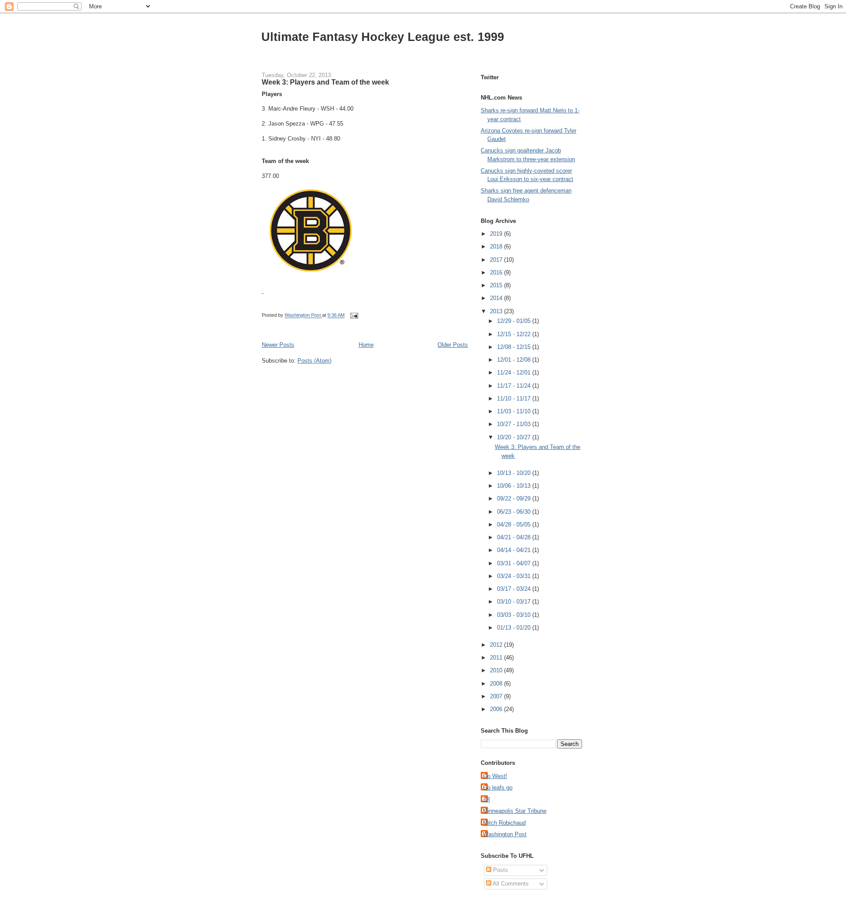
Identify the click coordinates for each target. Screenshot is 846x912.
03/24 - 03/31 (514, 576)
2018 (497, 246)
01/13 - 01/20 (514, 627)
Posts (499, 870)
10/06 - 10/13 (514, 485)
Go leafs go (497, 787)
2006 (497, 709)
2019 (497, 233)
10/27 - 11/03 (514, 424)
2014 (497, 298)
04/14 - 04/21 (514, 550)
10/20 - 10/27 (514, 437)
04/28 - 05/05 (514, 524)
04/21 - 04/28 (514, 537)
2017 (497, 259)
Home (366, 344)
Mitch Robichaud (504, 822)
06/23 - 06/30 (514, 511)
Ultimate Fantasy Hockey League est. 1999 (382, 37)
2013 (497, 311)
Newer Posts (278, 344)
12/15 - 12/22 (514, 334)
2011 (497, 657)
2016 (497, 272)
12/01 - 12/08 (514, 359)
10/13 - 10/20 (514, 473)
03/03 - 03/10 (514, 615)
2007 (497, 696)
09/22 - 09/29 (514, 498)
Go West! (495, 776)
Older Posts (453, 344)
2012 (497, 644)
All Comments (510, 883)
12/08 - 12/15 (514, 347)
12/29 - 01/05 (514, 321)
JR (486, 799)
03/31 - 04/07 (514, 563)
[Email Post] (353, 315)
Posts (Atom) (314, 360)
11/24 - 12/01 (514, 372)
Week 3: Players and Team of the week (325, 82)
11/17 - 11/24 (514, 385)
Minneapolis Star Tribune (514, 811)
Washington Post (505, 834)
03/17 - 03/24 (514, 589)
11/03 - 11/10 (514, 411)
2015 (497, 285)
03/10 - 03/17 (514, 601)
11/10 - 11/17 (514, 398)
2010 (497, 670)
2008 (497, 683)
